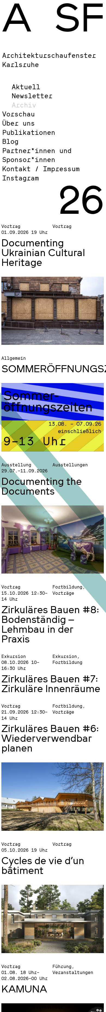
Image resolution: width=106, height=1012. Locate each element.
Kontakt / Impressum (41, 169)
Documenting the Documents (41, 486)
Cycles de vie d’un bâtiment (42, 865)
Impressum (14, 1006)
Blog (10, 141)
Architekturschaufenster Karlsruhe (49, 59)
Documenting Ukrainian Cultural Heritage (43, 252)
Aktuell (26, 87)
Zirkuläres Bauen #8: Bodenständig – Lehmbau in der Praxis (50, 624)
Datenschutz (48, 1006)
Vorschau (18, 114)
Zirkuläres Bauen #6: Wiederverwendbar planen (50, 738)
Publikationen (28, 132)
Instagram (20, 178)
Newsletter (32, 96)
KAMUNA (24, 989)
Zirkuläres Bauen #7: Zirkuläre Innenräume (50, 683)
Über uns (18, 123)
